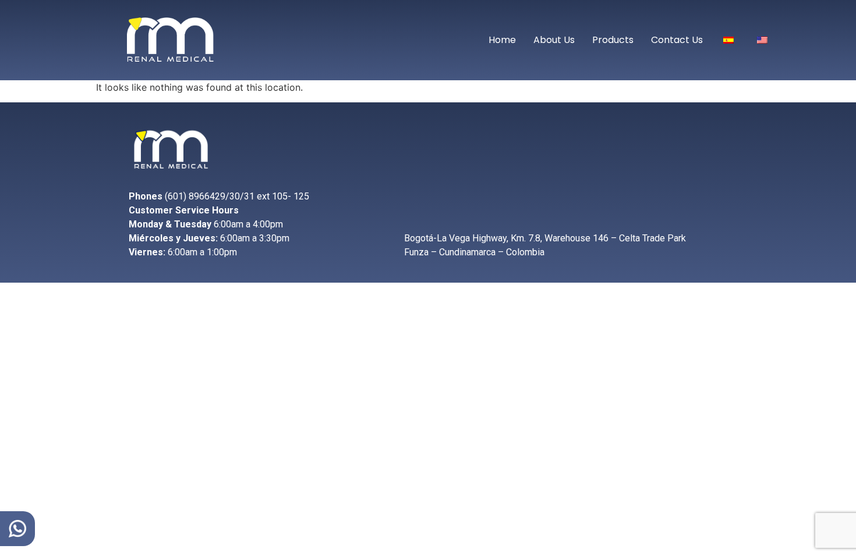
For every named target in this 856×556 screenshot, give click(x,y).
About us (554, 40)
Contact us (677, 40)
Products (613, 40)
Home (502, 40)
